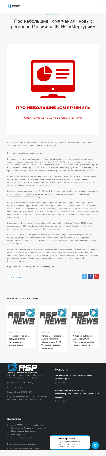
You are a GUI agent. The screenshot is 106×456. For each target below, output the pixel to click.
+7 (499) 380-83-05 (27, 438)
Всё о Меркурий (52, 14)
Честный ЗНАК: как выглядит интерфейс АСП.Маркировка (73, 376)
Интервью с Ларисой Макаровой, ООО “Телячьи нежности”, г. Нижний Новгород (83, 340)
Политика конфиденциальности (21, 444)
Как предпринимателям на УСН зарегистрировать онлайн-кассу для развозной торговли (77, 393)
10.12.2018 (77, 333)
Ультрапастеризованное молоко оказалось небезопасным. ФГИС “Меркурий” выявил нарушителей (52, 342)
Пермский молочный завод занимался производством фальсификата (19, 340)
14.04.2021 (45, 333)
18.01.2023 (13, 333)
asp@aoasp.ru (22, 435)
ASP (9, 449)
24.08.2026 (61, 383)
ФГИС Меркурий (16, 278)
